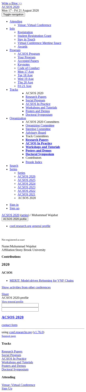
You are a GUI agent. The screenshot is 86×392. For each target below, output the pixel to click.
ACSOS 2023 (26, 187)
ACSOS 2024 (26, 183)
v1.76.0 (38, 332)
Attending (16, 21)
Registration (25, 32)
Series (21, 172)
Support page (9, 335)
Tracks (14, 89)
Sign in (14, 204)
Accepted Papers (28, 61)
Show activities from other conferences (26, 287)
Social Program (35, 100)
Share (5, 294)
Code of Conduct (28, 68)
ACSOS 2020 (10, 215)
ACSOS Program (29, 53)
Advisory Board (36, 132)
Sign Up (7, 388)
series (24, 215)
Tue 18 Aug (25, 75)
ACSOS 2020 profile (15, 219)
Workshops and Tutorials (41, 107)
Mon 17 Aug (26, 71)
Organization (18, 118)
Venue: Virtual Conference (34, 25)
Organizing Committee (40, 125)
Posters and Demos (38, 111)
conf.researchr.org (20, 332)
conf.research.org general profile (30, 226)
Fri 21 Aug (24, 86)
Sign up (14, 208)
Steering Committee (38, 129)
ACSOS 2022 (26, 190)
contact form (9, 325)
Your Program (26, 57)
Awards (22, 46)
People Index (34, 162)
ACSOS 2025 (26, 180)
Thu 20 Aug (25, 82)
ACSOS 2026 (26, 176)
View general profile (12, 301)
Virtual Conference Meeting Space (39, 43)
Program (15, 50)
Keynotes (24, 64)
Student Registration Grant (34, 35)
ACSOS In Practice (38, 104)
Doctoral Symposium (39, 114)
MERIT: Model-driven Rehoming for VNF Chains (42, 280)
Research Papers (36, 96)
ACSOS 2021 (26, 194)
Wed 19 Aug (26, 78)
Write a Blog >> (12, 3)
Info (12, 28)
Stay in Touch (26, 39)
